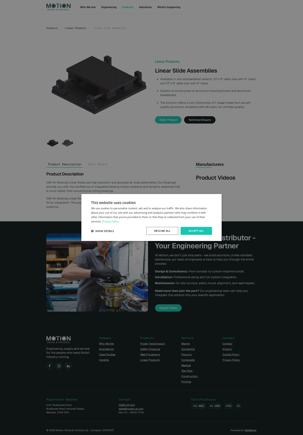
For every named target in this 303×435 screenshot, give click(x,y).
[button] (102, 231)
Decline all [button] (162, 230)
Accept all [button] (196, 230)
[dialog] (151, 217)
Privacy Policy (110, 221)
